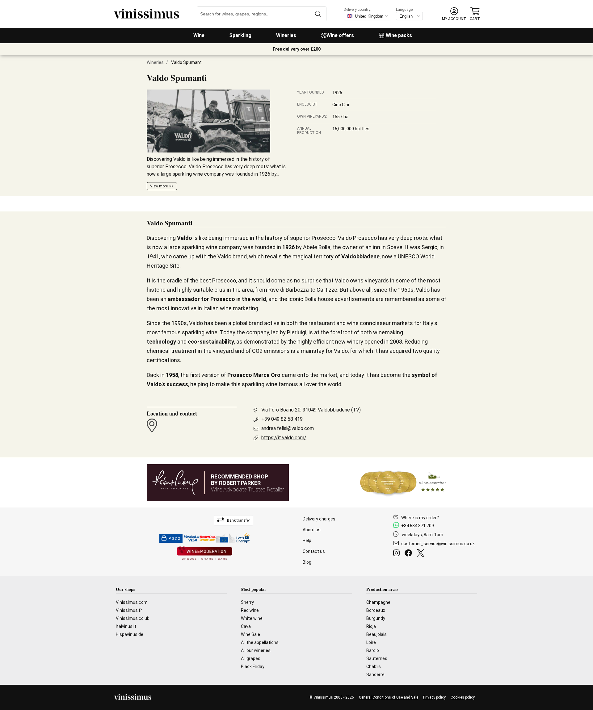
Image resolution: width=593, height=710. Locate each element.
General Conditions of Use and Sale (388, 697)
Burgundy (375, 618)
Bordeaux (375, 610)
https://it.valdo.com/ (283, 438)
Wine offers (340, 35)
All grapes (250, 658)
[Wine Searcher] (403, 482)
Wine (198, 35)
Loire (371, 642)
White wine (252, 618)
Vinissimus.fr (129, 610)
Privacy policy (434, 697)
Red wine (250, 610)
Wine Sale (250, 634)
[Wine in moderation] (204, 553)
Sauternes (376, 658)
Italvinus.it (126, 626)
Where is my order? (420, 517)
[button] (454, 14)
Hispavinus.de (129, 634)
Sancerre (375, 674)
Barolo (372, 650)
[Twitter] (422, 554)
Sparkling (240, 35)
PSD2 (174, 539)
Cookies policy (463, 697)
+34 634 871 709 (417, 525)
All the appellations (260, 642)
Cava (246, 626)
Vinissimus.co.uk (132, 618)
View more (159, 186)
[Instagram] (397, 554)
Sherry (247, 602)
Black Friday (252, 666)
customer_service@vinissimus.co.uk (438, 543)
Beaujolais (376, 634)
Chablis (373, 666)
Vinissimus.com (132, 602)
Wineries (286, 35)
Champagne (378, 602)
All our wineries (256, 650)
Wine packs (399, 35)
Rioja (371, 626)
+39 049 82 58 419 (282, 419)
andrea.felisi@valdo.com (287, 428)
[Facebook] (409, 554)
